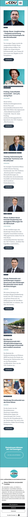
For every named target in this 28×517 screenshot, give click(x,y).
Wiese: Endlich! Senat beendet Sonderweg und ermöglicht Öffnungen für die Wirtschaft (13, 220)
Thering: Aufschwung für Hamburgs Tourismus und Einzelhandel (13, 159)
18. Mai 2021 (5, 215)
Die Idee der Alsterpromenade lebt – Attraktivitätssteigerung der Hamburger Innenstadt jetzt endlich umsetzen (13, 343)
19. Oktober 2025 (6, 29)
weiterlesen (9, 59)
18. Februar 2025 (6, 154)
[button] (20, 3)
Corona (5, 213)
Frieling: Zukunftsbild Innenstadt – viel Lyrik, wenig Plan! (12, 94)
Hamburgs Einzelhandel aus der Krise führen (14, 401)
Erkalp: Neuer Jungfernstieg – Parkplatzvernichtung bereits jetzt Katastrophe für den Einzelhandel (14, 34)
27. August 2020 (6, 337)
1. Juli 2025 (5, 89)
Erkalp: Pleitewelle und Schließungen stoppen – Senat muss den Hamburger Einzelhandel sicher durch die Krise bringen (14, 282)
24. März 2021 (6, 276)
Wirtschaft (19, 152)
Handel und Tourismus (12, 152)
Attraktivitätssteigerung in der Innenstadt (16, 86)
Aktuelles (5, 27)
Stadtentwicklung (7, 87)
